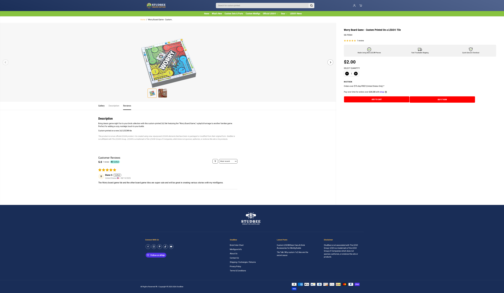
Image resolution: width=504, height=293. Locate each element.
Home (142, 20)
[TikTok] (165, 246)
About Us (233, 254)
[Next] (330, 62)
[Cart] (361, 5)
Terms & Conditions (238, 271)
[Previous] (5, 62)
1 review (360, 41)
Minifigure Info (236, 249)
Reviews (127, 106)
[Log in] (354, 5)
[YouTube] (171, 246)
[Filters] (215, 161)
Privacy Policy (235, 266)
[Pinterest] (159, 246)
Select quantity (352, 68)
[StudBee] (162, 5)
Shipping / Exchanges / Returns (243, 262)
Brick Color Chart (237, 245)
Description (114, 106)
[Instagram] (154, 246)
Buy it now (442, 99)
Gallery (101, 106)
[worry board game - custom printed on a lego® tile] (168, 62)
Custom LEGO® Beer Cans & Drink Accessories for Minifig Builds (291, 246)
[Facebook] (148, 246)
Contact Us (234, 258)
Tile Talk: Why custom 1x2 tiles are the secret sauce (292, 253)
